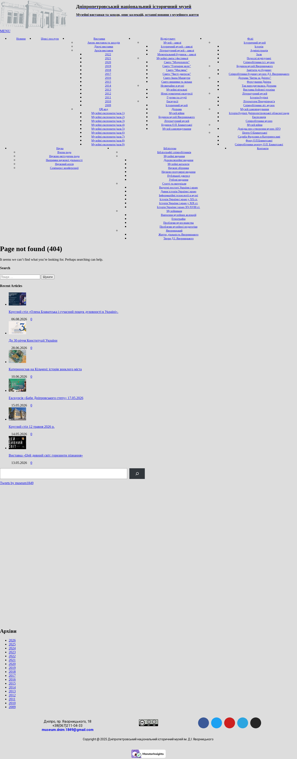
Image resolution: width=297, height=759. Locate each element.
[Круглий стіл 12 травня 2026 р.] (17, 419)
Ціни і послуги (50, 38)
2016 (12, 679)
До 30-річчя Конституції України (33, 340)
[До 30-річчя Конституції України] (17, 333)
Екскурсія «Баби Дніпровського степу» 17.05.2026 (46, 398)
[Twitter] (216, 722)
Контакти (263, 148)
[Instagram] (255, 722)
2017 (12, 675)
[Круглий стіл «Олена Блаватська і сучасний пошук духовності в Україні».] (17, 304)
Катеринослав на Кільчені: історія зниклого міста (45, 369)
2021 (12, 660)
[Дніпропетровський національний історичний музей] (33, 27)
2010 (12, 703)
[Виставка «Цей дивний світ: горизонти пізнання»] (17, 448)
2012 (12, 695)
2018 (12, 671)
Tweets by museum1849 (16, 483)
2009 (12, 707)
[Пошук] (137, 473)
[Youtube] (229, 722)
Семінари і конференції (64, 168)
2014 (12, 687)
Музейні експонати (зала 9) (108, 144)
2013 (12, 691)
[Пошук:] (20, 277)
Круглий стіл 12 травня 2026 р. (32, 426)
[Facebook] (203, 722)
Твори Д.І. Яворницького (179, 238)
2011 (12, 699)
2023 (12, 652)
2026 (12, 640)
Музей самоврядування (176, 128)
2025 (12, 644)
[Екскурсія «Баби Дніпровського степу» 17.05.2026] (17, 390)
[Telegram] (242, 722)
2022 (12, 656)
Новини (21, 38)
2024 (12, 648)
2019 (12, 668)
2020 (12, 664)
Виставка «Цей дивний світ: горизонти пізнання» (46, 455)
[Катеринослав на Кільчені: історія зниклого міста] (17, 362)
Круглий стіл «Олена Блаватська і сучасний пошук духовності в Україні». (63, 312)
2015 (12, 683)
